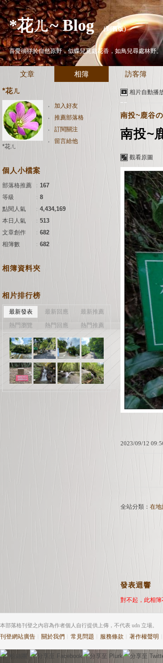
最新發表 (21, 311)
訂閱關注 (66, 129)
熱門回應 (56, 325)
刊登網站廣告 (17, 636)
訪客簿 (136, 74)
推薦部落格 (69, 117)
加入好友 (66, 105)
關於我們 (53, 636)
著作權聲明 (144, 636)
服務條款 (112, 636)
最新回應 (56, 311)
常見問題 (82, 636)
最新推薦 (92, 311)
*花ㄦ (9, 146)
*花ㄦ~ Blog (51, 25)
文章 (27, 74)
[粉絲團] (3, 653)
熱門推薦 (92, 325)
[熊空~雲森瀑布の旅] (21, 348)
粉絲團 (18, 656)
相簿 (81, 74)
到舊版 (115, 28)
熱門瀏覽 (21, 325)
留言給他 (66, 141)
